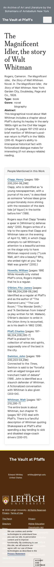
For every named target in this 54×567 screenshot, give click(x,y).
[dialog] (27, 548)
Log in (27, 494)
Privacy (5, 513)
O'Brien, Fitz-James (19, 288)
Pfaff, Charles (15, 331)
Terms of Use (17, 513)
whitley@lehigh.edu (37, 474)
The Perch (7, 518)
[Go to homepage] (27, 500)
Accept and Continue (38, 563)
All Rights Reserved (37, 510)
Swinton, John (16, 356)
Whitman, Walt (16, 400)
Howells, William (17, 270)
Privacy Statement (16, 553)
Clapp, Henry (15, 179)
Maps (4, 528)
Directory (6, 523)
